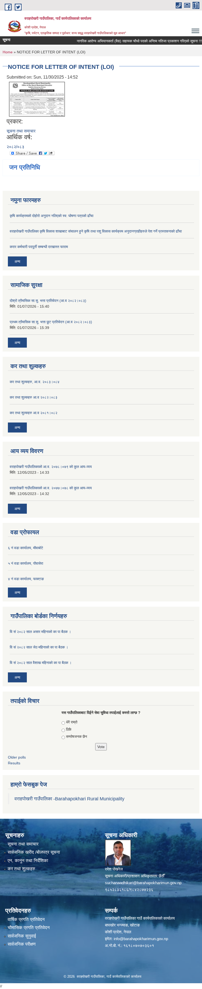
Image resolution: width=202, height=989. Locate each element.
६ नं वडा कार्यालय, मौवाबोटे (25, 548)
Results (14, 763)
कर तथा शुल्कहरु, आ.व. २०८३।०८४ (34, 382)
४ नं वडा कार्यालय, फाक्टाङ (26, 579)
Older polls (17, 757)
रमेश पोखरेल (114, 869)
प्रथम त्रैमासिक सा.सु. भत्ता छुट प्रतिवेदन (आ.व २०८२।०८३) (51, 322)
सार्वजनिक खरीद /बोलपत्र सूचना (34, 852)
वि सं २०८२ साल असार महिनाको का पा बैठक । (40, 632)
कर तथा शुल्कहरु (21, 868)
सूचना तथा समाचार (21, 131)
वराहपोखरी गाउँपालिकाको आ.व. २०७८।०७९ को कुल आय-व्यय (51, 467)
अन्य (17, 261)
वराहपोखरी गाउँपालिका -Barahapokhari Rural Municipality (69, 798)
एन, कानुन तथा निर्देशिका (28, 860)
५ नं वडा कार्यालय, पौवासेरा (25, 563)
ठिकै (68, 729)
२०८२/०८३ (15, 147)
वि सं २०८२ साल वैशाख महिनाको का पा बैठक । (41, 663)
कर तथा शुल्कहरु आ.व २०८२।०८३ (33, 397)
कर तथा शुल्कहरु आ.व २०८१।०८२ (33, 413)
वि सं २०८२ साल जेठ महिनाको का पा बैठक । (39, 647)
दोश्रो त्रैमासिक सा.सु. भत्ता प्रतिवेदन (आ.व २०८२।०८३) (48, 300)
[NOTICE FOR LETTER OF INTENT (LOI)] (37, 98)
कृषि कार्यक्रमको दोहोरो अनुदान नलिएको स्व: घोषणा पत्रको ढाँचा (51, 216)
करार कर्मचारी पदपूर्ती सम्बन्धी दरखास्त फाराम (39, 247)
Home (8, 52)
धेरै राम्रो (71, 722)
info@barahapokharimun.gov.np (141, 938)
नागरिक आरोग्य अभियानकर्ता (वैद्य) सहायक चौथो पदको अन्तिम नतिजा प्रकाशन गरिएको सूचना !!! (131, 41)
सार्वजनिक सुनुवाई (22, 936)
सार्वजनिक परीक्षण (22, 944)
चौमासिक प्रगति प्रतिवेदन (29, 927)
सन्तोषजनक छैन (76, 736)
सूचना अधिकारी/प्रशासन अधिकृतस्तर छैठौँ (134, 876)
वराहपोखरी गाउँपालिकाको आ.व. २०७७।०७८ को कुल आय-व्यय (51, 488)
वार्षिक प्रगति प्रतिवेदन (26, 919)
